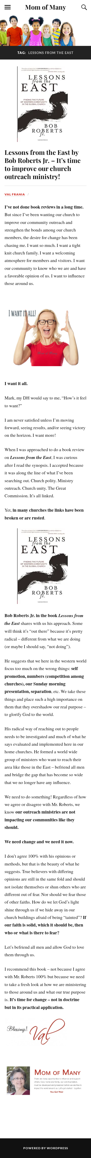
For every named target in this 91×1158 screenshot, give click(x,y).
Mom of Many (45, 7)
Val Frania (15, 194)
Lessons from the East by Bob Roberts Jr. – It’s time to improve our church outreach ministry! (43, 164)
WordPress (57, 1148)
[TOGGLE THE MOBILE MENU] (8, 7)
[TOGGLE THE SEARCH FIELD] (83, 7)
